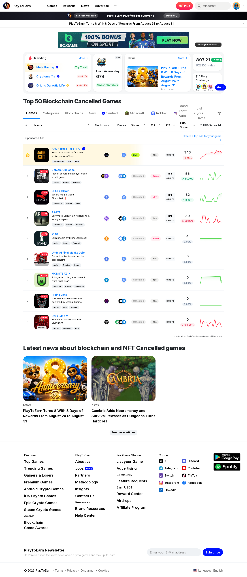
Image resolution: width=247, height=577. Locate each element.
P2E (167, 125)
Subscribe (213, 552)
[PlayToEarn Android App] (226, 457)
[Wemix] (106, 322)
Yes (154, 154)
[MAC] (120, 218)
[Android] (117, 322)
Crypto (170, 155)
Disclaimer (88, 570)
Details (170, 15)
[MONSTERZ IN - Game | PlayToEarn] (41, 279)
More (82, 58)
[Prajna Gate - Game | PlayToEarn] (41, 300)
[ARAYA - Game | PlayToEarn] (41, 218)
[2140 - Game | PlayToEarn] (41, 238)
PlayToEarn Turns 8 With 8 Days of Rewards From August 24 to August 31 (121, 20)
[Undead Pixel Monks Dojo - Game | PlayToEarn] (41, 258)
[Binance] (103, 176)
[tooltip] (219, 113)
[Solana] (106, 154)
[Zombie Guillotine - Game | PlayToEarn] (41, 175)
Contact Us (85, 496)
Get (219, 87)
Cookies (103, 570)
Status (135, 125)
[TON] (106, 279)
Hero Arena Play (108, 71)
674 (100, 76)
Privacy (72, 570)
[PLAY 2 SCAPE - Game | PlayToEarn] (41, 197)
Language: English (210, 570)
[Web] (123, 154)
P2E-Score (184, 125)
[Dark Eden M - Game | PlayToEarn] (41, 321)
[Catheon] (106, 301)
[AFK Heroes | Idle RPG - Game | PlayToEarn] (41, 154)
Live (135, 154)
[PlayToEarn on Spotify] (226, 467)
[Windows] (123, 176)
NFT (170, 174)
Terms (59, 570)
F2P (152, 125)
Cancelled (138, 176)
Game (155, 176)
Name (38, 125)
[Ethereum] (106, 197)
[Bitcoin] (106, 238)
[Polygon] (106, 176)
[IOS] (120, 322)
